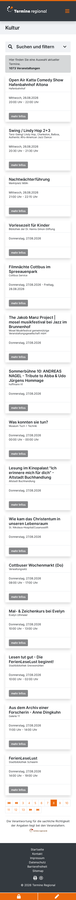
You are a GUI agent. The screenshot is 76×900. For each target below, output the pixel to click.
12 (15, 810)
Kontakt (37, 853)
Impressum (37, 858)
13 (23, 810)
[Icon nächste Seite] (30, 809)
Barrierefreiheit (37, 866)
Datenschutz (37, 862)
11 (8, 810)
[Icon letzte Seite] (38, 809)
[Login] (19, 896)
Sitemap (38, 871)
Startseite (37, 849)
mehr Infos (18, 116)
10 (66, 803)
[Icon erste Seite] (9, 803)
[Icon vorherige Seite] (16, 803)
